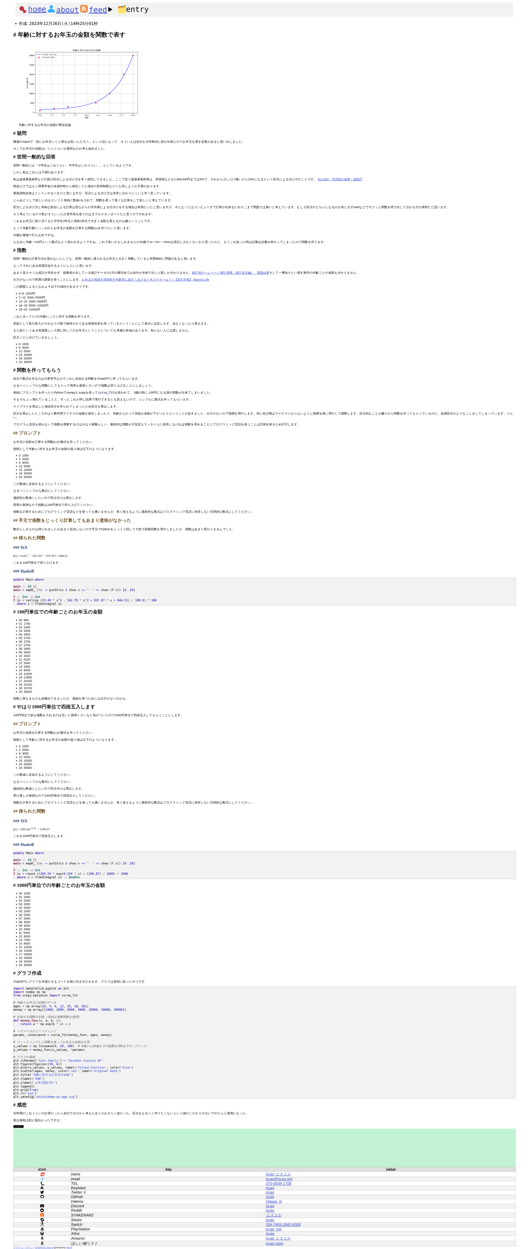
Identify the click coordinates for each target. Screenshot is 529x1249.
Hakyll (69, 1247)
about (67, 10)
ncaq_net (273, 1229)
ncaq (270, 1188)
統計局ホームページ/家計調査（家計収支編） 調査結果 (230, 272)
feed (98, 10)
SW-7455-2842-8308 (283, 1225)
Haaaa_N (274, 1201)
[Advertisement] (96, 1148)
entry (133, 9)
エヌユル (273, 1215)
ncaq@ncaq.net (279, 1179)
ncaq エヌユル (278, 1174)
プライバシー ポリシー (23, 1247)
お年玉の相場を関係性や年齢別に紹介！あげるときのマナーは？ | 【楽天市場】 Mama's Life (145, 279)
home (37, 9)
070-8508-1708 (278, 1184)
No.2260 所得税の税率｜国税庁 (340, 179)
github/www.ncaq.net (44, 1247)
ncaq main (274, 1243)
